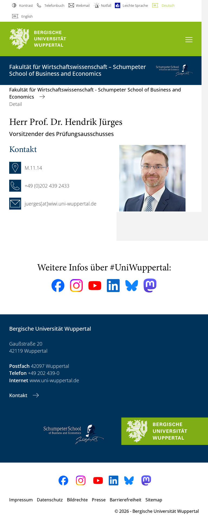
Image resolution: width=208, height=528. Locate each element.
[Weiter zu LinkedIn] (113, 285)
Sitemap (153, 500)
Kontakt (19, 395)
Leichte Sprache (135, 5)
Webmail (83, 5)
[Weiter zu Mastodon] (150, 285)
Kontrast (26, 5)
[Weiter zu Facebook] (57, 285)
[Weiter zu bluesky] (131, 285)
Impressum (21, 500)
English (27, 16)
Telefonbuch (54, 5)
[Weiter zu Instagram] (76, 285)
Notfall (106, 5)
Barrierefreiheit (125, 500)
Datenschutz (50, 500)
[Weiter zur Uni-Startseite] (47, 39)
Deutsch (168, 5)
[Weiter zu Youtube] (94, 285)
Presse (99, 500)
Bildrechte (77, 500)
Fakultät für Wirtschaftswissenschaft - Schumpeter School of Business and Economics (95, 93)
